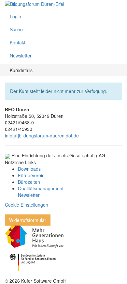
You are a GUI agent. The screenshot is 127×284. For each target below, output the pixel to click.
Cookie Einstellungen (26, 204)
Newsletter (29, 195)
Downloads (29, 169)
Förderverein (31, 175)
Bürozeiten (29, 182)
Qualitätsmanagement (41, 188)
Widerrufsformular (27, 220)
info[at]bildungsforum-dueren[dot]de (42, 135)
